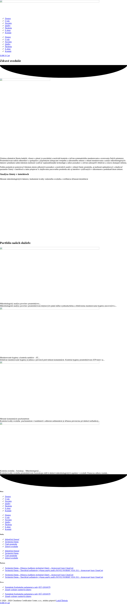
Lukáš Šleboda (62, 601)
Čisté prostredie (11, 544)
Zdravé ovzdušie (11, 546)
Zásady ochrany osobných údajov (18, 590)
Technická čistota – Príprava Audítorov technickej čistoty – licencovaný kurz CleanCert (39, 568)
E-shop (8, 30)
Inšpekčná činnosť (12, 539)
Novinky (8, 23)
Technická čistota (11, 542)
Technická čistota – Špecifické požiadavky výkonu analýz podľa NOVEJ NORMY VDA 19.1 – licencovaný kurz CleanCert (54, 570)
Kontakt (8, 33)
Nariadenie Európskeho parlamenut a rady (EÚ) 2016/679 (27, 587)
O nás (7, 21)
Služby (7, 26)
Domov (8, 18)
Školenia (8, 28)
